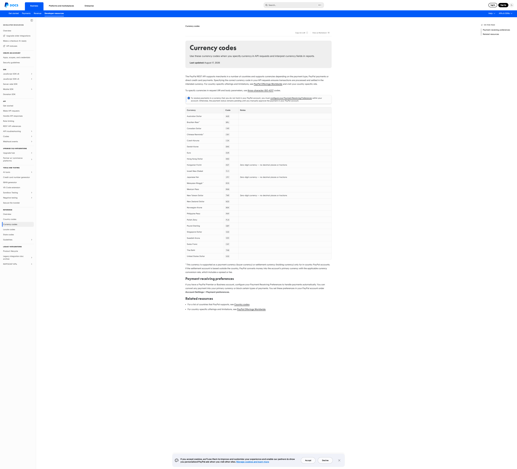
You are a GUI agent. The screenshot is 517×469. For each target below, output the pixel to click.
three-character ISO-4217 (260, 90)
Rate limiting (8, 121)
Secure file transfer (11, 203)
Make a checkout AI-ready (14, 41)
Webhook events (10, 141)
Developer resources (54, 13)
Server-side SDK (10, 84)
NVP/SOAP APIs (10, 264)
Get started (14, 13)
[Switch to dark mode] (511, 5)
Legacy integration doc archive (13, 257)
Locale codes (9, 229)
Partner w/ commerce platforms (12, 159)
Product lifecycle (10, 251)
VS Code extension (11, 187)
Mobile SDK (8, 89)
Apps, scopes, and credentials (16, 57)
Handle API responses (13, 116)
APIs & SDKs (504, 13)
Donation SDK (9, 94)
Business (34, 6)
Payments (26, 13)
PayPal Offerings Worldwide (268, 84)
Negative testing (10, 198)
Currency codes (10, 224)
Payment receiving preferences (209, 279)
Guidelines (7, 239)
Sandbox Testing (10, 192)
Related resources (199, 298)
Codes (6, 136)
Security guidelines (11, 62)
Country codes (9, 219)
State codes (8, 234)
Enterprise (89, 6)
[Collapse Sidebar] (32, 20)
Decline (325, 460)
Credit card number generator (16, 177)
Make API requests (11, 111)
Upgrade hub (9, 153)
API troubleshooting (12, 131)
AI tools (6, 172)
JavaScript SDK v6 (11, 74)
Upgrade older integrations (18, 36)
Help (490, 13)
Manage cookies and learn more (252, 461)
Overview (7, 30)
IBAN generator (10, 182)
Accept (308, 460)
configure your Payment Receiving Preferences (291, 98)
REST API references (12, 126)
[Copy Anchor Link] (236, 278)
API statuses (11, 46)
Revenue (37, 13)
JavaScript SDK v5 (11, 79)
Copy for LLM (300, 33)
